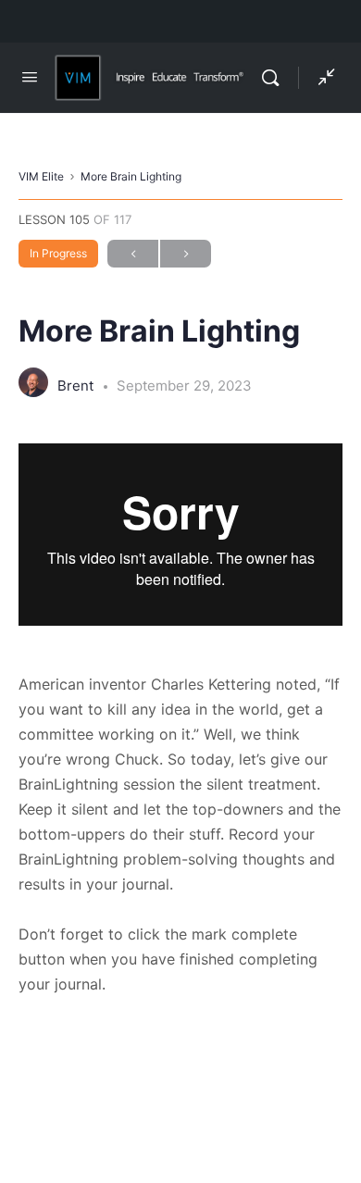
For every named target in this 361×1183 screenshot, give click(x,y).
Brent (77, 385)
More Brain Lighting (131, 176)
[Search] (275, 78)
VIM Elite (41, 176)
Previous (132, 254)
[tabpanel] (180, 720)
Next (185, 254)
